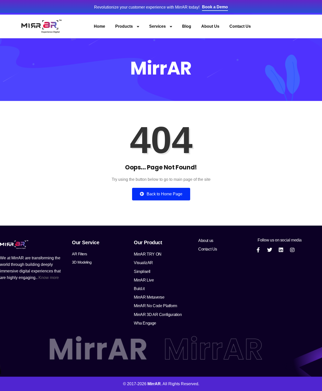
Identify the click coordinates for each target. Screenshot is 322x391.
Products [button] (124, 26)
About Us (210, 26)
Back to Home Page (164, 194)
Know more (48, 277)
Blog (186, 26)
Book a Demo (215, 7)
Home (99, 26)
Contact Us (240, 26)
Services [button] (157, 26)
